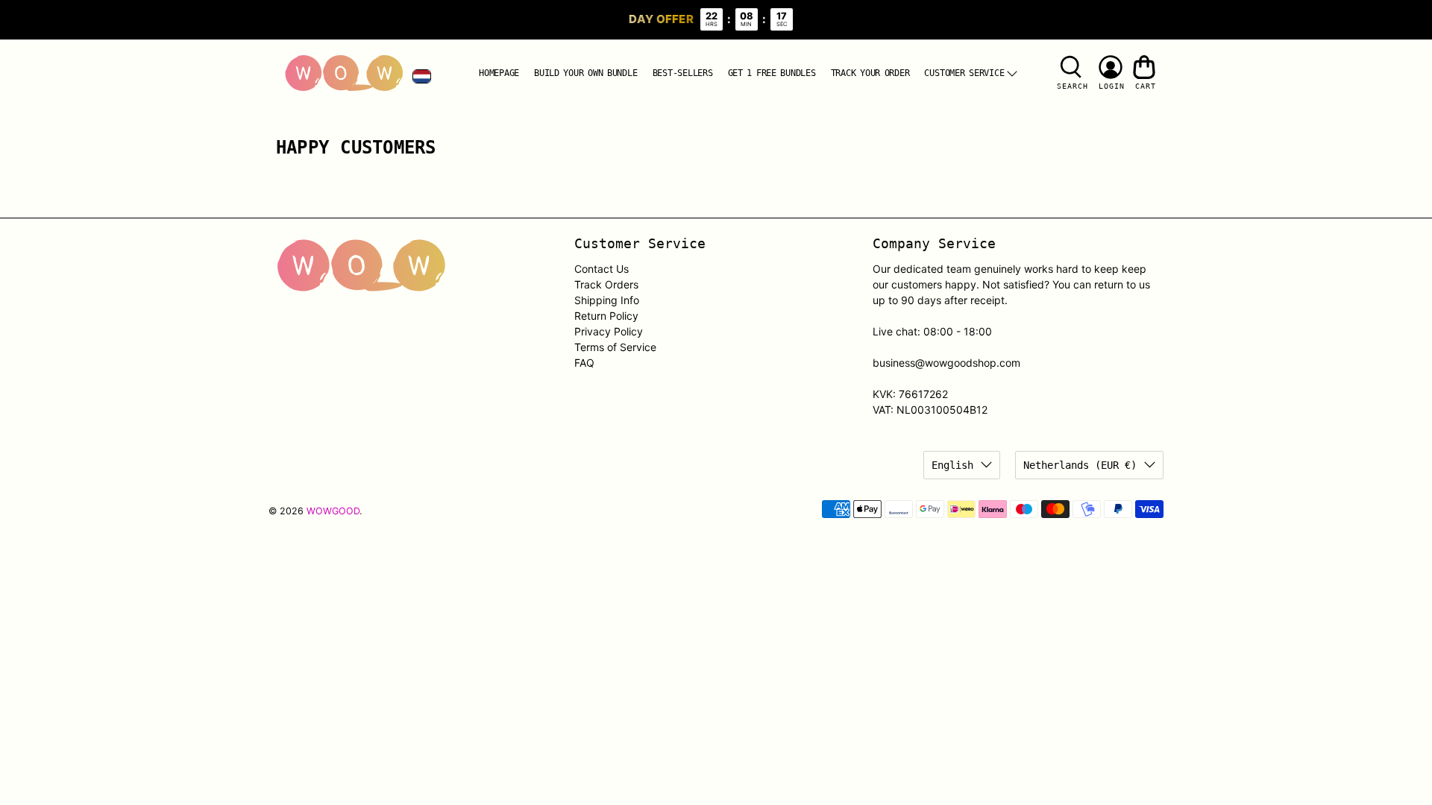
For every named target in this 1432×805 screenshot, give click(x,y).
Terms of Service (615, 347)
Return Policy (606, 315)
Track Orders (606, 284)
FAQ (584, 362)
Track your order (870, 73)
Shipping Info (606, 300)
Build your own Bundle (585, 73)
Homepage (499, 73)
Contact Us (601, 268)
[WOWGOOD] (343, 74)
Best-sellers (683, 73)
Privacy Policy (608, 331)
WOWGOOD (333, 511)
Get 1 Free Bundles (772, 73)
